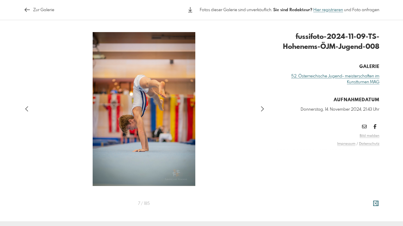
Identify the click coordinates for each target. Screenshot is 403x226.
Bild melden (369, 136)
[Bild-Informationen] (375, 204)
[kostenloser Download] (190, 10)
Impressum (346, 144)
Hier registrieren (328, 10)
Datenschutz (369, 144)
